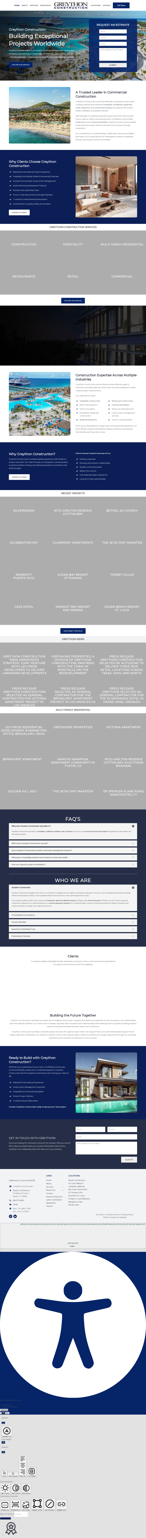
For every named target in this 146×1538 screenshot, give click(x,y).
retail (57, 54)
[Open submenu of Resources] (62, 1190)
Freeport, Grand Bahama (79, 1199)
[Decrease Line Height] (3, 1452)
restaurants (81, 122)
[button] (73, 826)
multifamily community (55, 1067)
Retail (35, 176)
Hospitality (17, 176)
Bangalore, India (75, 1202)
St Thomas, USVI (75, 1193)
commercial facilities (98, 122)
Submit (113, 65)
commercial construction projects (96, 831)
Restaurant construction (122, 401)
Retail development (88, 420)
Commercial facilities (120, 405)
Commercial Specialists (34, 1092)
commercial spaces (94, 900)
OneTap (14, 1405)
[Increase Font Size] (3, 1413)
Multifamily (27, 176)
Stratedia (123, 1217)
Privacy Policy (127, 1215)
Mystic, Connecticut (21, 1190)
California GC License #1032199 (22, 1180)
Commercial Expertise (49, 176)
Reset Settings (5, 1518)
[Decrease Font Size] (3, 1423)
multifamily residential (122, 105)
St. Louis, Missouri (75, 1183)
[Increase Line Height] (3, 1442)
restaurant (65, 54)
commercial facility (17, 1070)
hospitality (37, 54)
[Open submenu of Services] (62, 1187)
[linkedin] (15, 1216)
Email (15, 1204)
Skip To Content (7, 1514)
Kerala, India (73, 1205)
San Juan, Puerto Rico (77, 1189)
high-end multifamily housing (65, 900)
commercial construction (62, 50)
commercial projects (103, 108)
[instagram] (10, 1216)
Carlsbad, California (76, 1186)
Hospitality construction (90, 401)
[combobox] (73, 1236)
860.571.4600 (18, 1200)
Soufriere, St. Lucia (76, 1196)
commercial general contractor (59, 903)
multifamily (48, 54)
